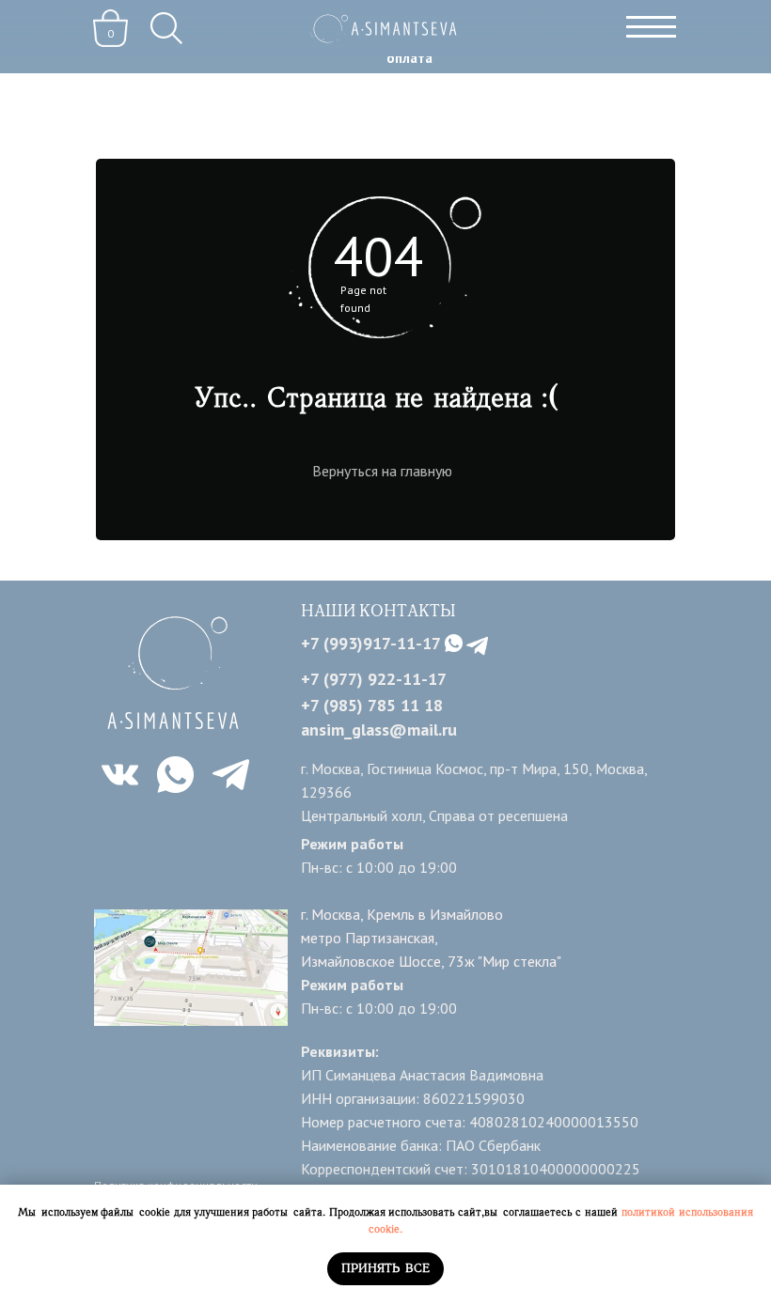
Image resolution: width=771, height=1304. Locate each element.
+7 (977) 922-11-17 (374, 679)
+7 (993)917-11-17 (371, 643)
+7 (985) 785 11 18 (372, 705)
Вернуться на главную (382, 470)
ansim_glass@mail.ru (379, 729)
